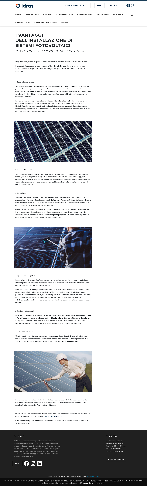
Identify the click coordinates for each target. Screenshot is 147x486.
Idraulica (48, 15)
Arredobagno (32, 15)
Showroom (119, 15)
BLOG (99, 5)
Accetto (100, 483)
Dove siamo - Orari (74, 5)
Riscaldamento (85, 15)
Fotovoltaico (22, 22)
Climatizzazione (64, 15)
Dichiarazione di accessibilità (75, 476)
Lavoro (65, 22)
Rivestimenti (103, 15)
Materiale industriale (45, 22)
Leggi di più (88, 483)
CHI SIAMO (113, 5)
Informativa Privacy (55, 476)
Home (18, 15)
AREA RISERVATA (116, 459)
